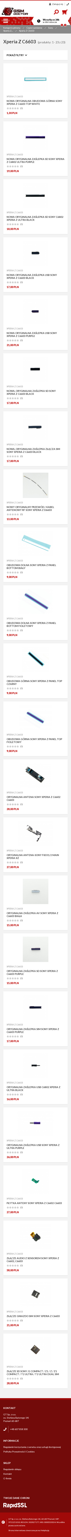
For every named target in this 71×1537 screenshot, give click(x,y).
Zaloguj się (57, 4)
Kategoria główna (11, 27)
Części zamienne (34, 27)
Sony (50, 27)
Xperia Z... (8, 30)
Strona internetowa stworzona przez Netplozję (28, 1530)
